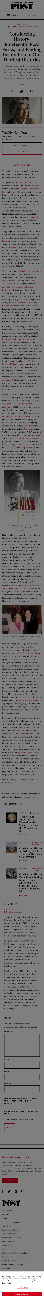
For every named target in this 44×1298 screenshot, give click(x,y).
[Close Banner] (41, 1275)
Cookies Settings (22, 1288)
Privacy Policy (7, 1283)
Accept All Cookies (22, 1294)
